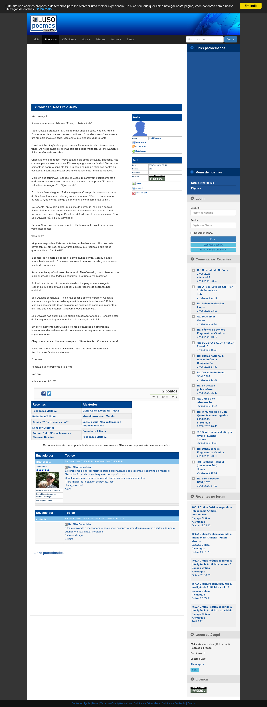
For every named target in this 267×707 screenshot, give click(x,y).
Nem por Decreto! (43, 427)
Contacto (77, 703)
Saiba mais (44, 9)
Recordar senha (203, 232)
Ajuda (87, 703)
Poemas (50, 39)
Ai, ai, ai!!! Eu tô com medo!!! (51, 422)
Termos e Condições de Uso (116, 703)
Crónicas (42, 107)
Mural (85, 39)
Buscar (231, 39)
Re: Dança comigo (208, 448)
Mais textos (141, 142)
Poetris (191, 703)
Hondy (201, 469)
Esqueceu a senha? (213, 245)
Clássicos (68, 39)
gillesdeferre (205, 389)
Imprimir (139, 188)
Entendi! (251, 5)
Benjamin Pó (205, 363)
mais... (195, 669)
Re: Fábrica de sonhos (211, 329)
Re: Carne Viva (206, 398)
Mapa (95, 703)
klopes (201, 307)
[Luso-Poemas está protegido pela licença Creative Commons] (199, 689)
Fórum (100, 39)
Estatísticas (141, 151)
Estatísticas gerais (202, 182)
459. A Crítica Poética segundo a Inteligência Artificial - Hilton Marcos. (212, 537)
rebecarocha (204, 402)
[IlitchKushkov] (156, 128)
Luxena (201, 439)
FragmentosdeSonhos (211, 333)
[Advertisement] (61, 73)
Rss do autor (140, 147)
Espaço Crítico (201, 518)
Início (36, 39)
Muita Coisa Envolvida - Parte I (101, 410)
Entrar (130, 39)
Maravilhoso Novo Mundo (99, 416)
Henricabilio (43, 461)
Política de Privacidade (147, 703)
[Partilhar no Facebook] (43, 393)
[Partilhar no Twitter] (49, 393)
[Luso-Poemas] (54, 23)
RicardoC (202, 346)
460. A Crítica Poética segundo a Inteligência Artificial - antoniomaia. (212, 511)
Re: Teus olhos (206, 316)
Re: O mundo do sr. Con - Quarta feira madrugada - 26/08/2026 (212, 415)
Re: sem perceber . (208, 478)
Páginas (196, 188)
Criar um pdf (141, 193)
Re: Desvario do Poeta (210, 372)
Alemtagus (198, 521)
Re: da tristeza (206, 385)
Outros (115, 39)
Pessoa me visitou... (45, 410)
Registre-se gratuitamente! (213, 249)
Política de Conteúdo (173, 703)
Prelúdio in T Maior (44, 416)
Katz (199, 294)
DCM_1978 (203, 376)
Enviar (139, 183)
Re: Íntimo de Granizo (210, 303)
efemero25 (203, 277)
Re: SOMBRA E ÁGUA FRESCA (215, 342)
